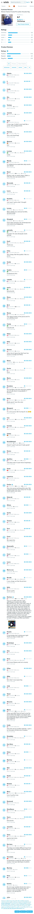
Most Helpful (22, 64)
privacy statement (5, 903)
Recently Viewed (22, 6)
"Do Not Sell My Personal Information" (13, 908)
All (9, 64)
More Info (29, 911)
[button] (25, 2)
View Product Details (23, 24)
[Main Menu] (1, 2)
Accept (17, 911)
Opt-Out (23, 911)
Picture (14, 64)
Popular (3, 6)
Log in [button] (28, 2)
